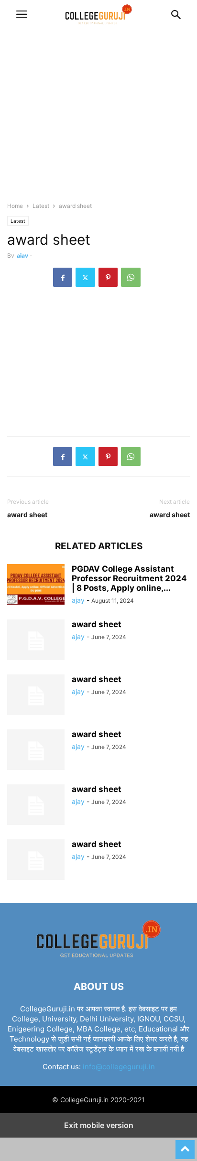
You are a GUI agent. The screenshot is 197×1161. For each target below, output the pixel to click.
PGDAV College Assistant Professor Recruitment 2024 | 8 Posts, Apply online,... (129, 578)
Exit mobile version (98, 1125)
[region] (98, 119)
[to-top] (185, 1145)
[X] (85, 277)
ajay (22, 255)
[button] (21, 14)
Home (15, 205)
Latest (41, 205)
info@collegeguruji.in (119, 1066)
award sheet (27, 514)
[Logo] (98, 957)
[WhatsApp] (131, 277)
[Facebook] (62, 277)
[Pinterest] (108, 277)
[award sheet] (36, 640)
